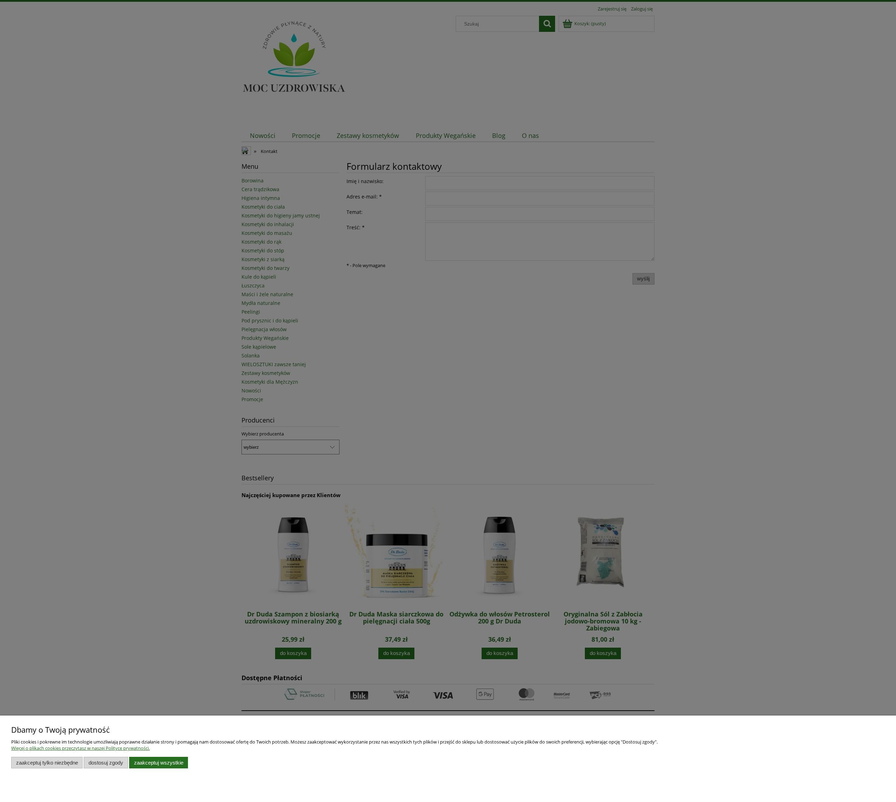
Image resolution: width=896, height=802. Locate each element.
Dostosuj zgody (106, 763)
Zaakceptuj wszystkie (158, 763)
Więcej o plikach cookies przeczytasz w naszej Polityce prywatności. (80, 748)
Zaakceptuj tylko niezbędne (47, 763)
